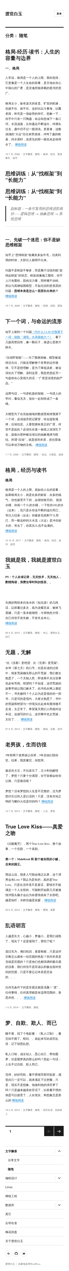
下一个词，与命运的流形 (33, 321)
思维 (45, 305)
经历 (52, 154)
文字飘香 (28, 154)
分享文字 (14, 1160)
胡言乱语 (48, 1110)
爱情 (45, 909)
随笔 (37, 154)
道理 (12, 544)
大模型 (52, 454)
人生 (45, 811)
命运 (44, 454)
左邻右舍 (11, 1223)
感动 (45, 729)
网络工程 (11, 1196)
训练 (52, 305)
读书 (15, 158)
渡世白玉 (13, 13)
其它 (8, 1214)
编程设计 (11, 1178)
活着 (52, 729)
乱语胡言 (15, 925)
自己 (7, 636)
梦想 (52, 811)
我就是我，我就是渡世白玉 (33, 563)
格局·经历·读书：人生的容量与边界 (32, 55)
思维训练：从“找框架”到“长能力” (33, 176)
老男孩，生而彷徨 (26, 744)
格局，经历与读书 (26, 470)
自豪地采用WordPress (29, 1264)
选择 (61, 454)
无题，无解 (18, 652)
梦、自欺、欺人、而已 (31, 1022)
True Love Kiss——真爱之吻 (34, 830)
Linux (9, 1187)
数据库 (9, 1205)
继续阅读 (21, 144)
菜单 (59, 13)
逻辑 (59, 305)
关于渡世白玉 (14, 1241)
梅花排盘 (11, 1232)
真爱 (52, 909)
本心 (45, 632)
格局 (45, 154)
